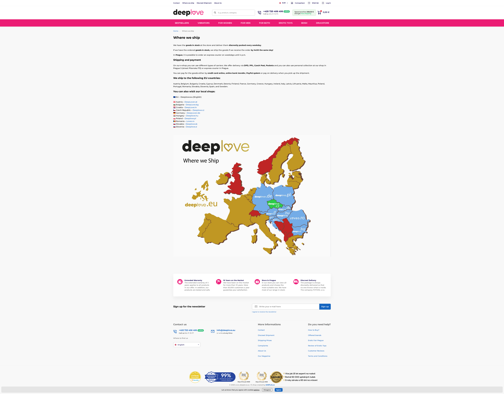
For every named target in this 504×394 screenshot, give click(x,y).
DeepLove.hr (191, 107)
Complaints (263, 346)
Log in (328, 3)
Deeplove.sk (191, 124)
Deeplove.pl (190, 118)
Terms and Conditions (317, 356)
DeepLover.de (193, 113)
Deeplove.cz (198, 110)
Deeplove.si (191, 127)
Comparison (300, 3)
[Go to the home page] (188, 12)
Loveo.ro (190, 121)
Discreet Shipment (204, 3)
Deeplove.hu (192, 116)
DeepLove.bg (192, 104)
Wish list (315, 3)
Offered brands (314, 335)
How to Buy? (313, 330)
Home (175, 31)
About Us (218, 3)
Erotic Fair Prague (316, 340)
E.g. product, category (227, 13)
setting (256, 390)
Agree (278, 390)
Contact (176, 3)
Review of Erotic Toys (317, 346)
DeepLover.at (191, 102)
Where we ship (188, 3)
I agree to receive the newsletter (264, 312)
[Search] (215, 13)
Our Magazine (264, 356)
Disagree (267, 390)
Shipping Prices (265, 340)
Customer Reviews (316, 351)
